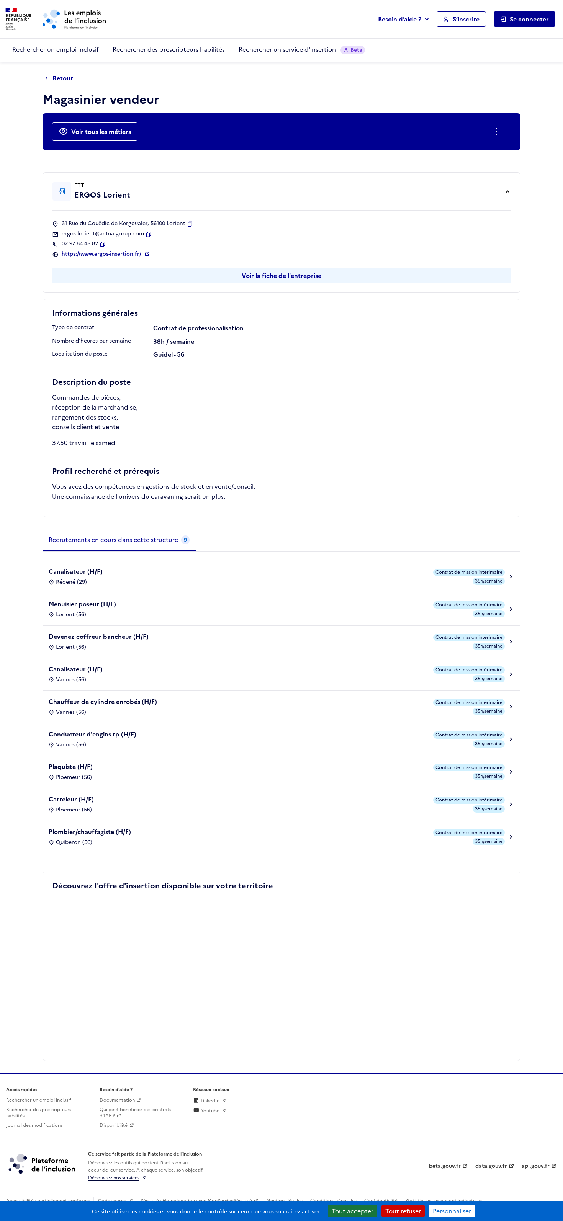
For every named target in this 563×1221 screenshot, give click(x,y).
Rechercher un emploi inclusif (55, 49)
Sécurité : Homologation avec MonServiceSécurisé (196, 1200)
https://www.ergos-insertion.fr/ (102, 254)
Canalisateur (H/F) (76, 571)
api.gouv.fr (536, 1166)
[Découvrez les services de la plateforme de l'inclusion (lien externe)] (42, 1163)
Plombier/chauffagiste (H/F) (90, 831)
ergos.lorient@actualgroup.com (103, 234)
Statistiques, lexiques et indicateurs (443, 1200)
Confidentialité (381, 1200)
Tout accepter (352, 1211)
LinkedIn (209, 1100)
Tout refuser (403, 1211)
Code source (112, 1200)
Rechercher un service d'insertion (300, 49)
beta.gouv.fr (445, 1166)
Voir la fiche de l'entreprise (281, 275)
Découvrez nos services (113, 1177)
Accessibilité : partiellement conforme (48, 1200)
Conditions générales (333, 1200)
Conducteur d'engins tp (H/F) (92, 734)
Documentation (117, 1100)
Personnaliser (452, 1211)
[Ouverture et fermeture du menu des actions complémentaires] (498, 131)
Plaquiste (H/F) (71, 766)
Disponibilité (114, 1125)
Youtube (209, 1110)
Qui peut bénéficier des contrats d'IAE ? (135, 1113)
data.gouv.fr (491, 1166)
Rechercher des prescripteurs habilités (169, 49)
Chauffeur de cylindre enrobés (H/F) (103, 701)
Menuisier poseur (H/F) (82, 604)
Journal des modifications (34, 1125)
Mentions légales (284, 1200)
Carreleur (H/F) (71, 799)
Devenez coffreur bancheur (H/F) (99, 636)
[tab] (119, 540)
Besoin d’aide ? (399, 19)
